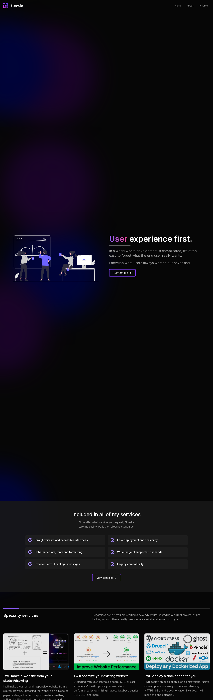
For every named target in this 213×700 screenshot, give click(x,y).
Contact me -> (122, 273)
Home (178, 5)
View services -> (107, 577)
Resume (203, 5)
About (190, 5)
